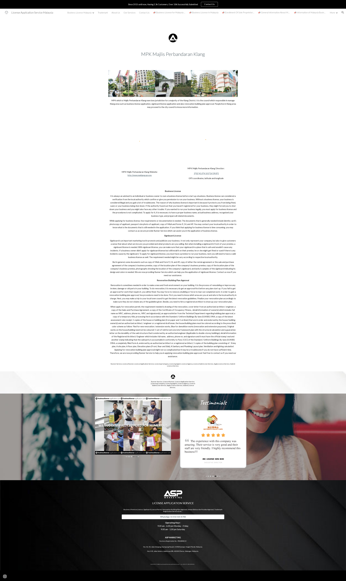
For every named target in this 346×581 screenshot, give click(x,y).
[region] (173, 4)
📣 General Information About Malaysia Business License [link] (274, 12)
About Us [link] (116, 12)
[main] (173, 54)
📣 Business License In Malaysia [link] (203, 12)
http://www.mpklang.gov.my (140, 175)
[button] (343, 12)
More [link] (332, 12)
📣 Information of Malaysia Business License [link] (310, 12)
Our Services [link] (130, 12)
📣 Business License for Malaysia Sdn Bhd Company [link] (169, 12)
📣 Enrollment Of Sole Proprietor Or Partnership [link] (238, 12)
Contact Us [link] (144, 12)
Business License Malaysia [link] (79, 12)
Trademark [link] (103, 12)
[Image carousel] (133, 427)
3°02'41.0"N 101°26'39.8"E (206, 173)
